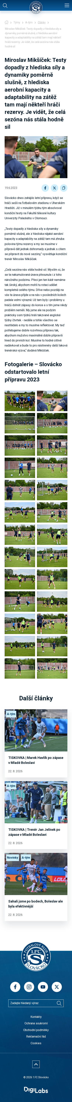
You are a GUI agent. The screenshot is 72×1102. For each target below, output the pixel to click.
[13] (20, 534)
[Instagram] (29, 987)
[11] (20, 512)
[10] (52, 490)
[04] (52, 423)
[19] (20, 601)
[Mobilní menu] (67, 5)
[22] (52, 624)
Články (42, 22)
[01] (20, 401)
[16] (52, 557)
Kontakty (36, 1017)
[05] (20, 445)
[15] (20, 557)
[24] (52, 646)
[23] (20, 646)
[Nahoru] (36, 1064)
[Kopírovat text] (63, 188)
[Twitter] (57, 987)
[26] (52, 668)
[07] (20, 468)
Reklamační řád (36, 1036)
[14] (52, 534)
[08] (52, 468)
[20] (52, 601)
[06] (52, 445)
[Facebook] (15, 987)
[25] (20, 668)
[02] (52, 401)
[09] (20, 490)
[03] (20, 423)
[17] (20, 579)
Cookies (36, 1043)
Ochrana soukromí (36, 1023)
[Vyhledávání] (59, 1003)
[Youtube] (43, 987)
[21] (20, 624)
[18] (52, 579)
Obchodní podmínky (36, 1030)
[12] (52, 512)
